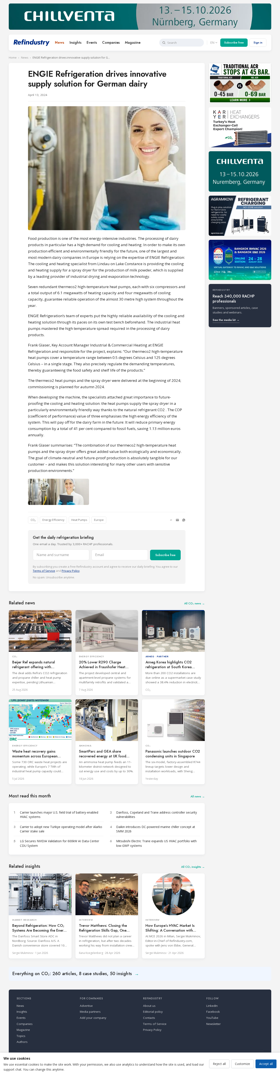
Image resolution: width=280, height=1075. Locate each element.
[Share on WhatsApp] (184, 520)
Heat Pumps (79, 520)
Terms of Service (44, 571)
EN (212, 42)
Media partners (90, 1012)
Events (92, 42)
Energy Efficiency (53, 520)
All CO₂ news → (194, 603)
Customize (242, 1064)
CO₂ (33, 520)
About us (149, 1006)
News (59, 42)
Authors (22, 1042)
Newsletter (213, 1024)
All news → (198, 796)
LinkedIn (212, 1006)
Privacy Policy (71, 571)
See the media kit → (226, 320)
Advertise (86, 1006)
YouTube (212, 1018)
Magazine (132, 42)
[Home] (32, 42)
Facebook (213, 1012)
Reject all (219, 1064)
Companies (111, 42)
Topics (21, 1036)
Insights (75, 42)
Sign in (258, 42)
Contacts (149, 1018)
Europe (99, 520)
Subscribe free (234, 42)
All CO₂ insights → (193, 867)
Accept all (266, 1064)
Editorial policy (153, 1012)
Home (13, 57)
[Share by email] (177, 520)
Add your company (93, 1018)
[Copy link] (171, 520)
